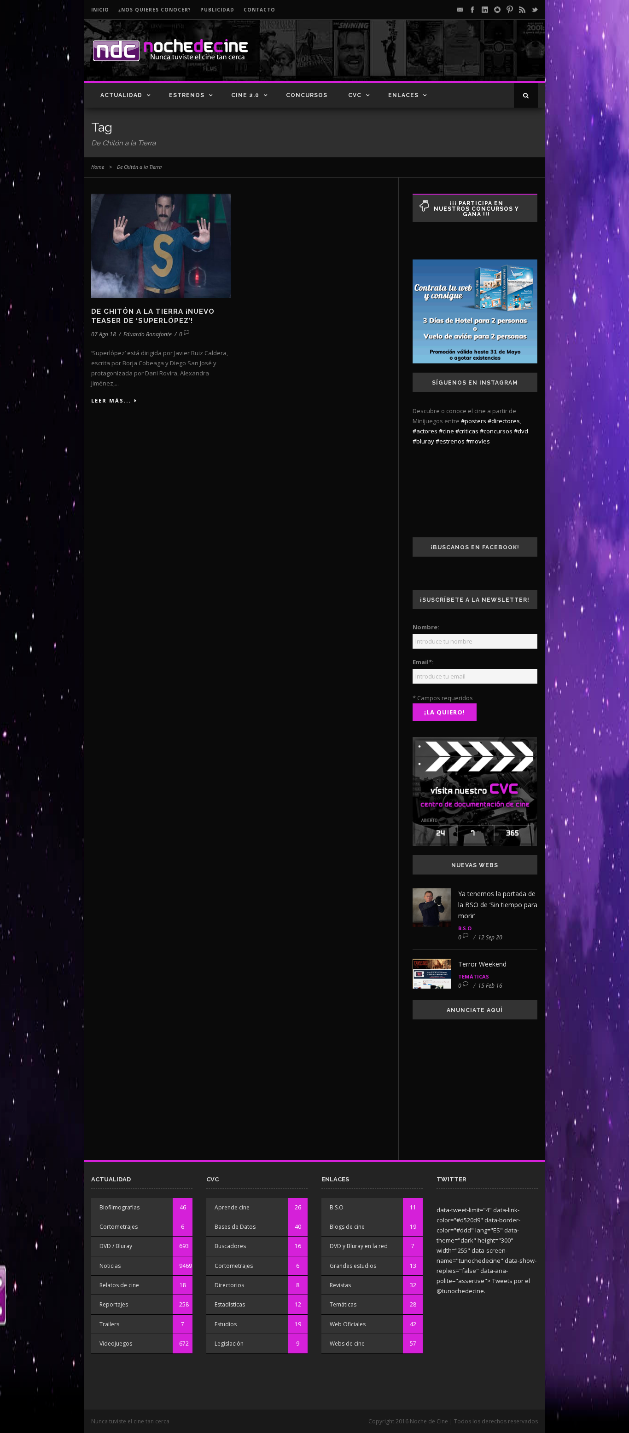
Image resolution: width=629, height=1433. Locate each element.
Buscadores (230, 1246)
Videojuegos (115, 1343)
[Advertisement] (430, 58)
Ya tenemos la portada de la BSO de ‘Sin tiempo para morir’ (497, 904)
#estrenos (450, 441)
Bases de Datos (235, 1227)
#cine (446, 431)
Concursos (306, 95)
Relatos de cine (119, 1285)
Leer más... (111, 400)
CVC (354, 95)
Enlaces (403, 95)
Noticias (110, 1266)
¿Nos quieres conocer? (154, 9)
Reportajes (113, 1304)
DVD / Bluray (115, 1246)
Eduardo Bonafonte (147, 334)
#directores (504, 421)
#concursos (496, 431)
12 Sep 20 (490, 937)
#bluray (423, 441)
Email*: (423, 662)
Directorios (229, 1285)
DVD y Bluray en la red (359, 1246)
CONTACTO (259, 9)
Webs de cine (347, 1343)
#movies (478, 441)
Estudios (226, 1324)
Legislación (229, 1343)
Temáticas (473, 976)
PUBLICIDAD (217, 9)
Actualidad (121, 95)
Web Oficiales (348, 1324)
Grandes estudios (353, 1266)
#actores (425, 431)
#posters (473, 421)
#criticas (466, 431)
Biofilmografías (119, 1207)
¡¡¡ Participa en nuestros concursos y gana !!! (476, 209)
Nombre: (426, 627)
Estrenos (186, 95)
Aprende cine (232, 1207)
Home (97, 166)
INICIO (100, 9)
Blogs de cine (347, 1227)
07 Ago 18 (103, 334)
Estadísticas (230, 1304)
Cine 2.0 (245, 95)
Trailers (109, 1324)
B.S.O (465, 928)
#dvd (521, 431)
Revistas (340, 1285)
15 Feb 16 (490, 986)
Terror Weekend (482, 964)
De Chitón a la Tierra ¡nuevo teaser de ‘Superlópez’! (153, 316)
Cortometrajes (118, 1227)
